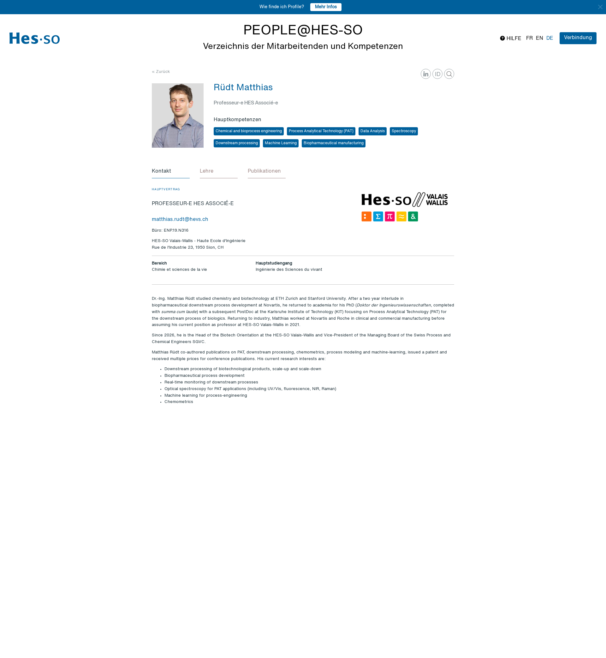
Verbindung (578, 37)
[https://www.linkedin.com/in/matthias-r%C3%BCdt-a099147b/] (426, 74)
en (539, 38)
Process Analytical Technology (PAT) (321, 131)
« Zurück (161, 72)
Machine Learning (281, 143)
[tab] (171, 172)
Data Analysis (372, 131)
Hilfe (513, 38)
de (549, 38)
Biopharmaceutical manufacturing (334, 143)
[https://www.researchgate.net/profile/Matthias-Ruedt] (449, 74)
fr (529, 38)
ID (438, 74)
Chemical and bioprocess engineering (249, 131)
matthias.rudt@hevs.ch (180, 219)
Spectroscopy (404, 131)
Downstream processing (237, 143)
